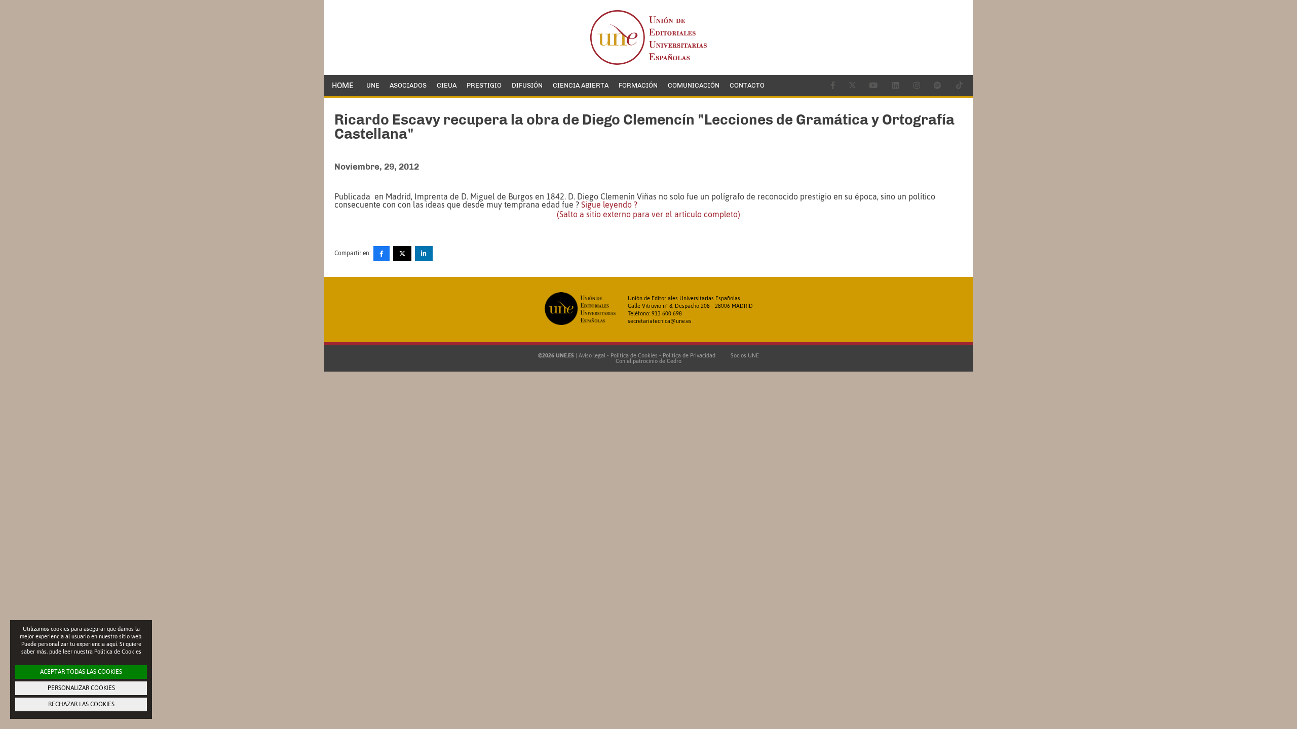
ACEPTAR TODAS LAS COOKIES (81, 671)
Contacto (747, 85)
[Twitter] (402, 254)
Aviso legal (592, 355)
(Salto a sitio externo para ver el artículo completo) (648, 214)
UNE (372, 85)
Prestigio (484, 85)
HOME (343, 85)
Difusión (527, 85)
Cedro (674, 361)
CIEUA (446, 85)
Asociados (408, 85)
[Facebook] (381, 254)
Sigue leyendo (609, 204)
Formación (638, 85)
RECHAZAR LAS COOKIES (81, 704)
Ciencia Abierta (580, 85)
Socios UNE (743, 355)
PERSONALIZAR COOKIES (81, 688)
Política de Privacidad (689, 355)
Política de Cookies (634, 355)
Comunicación (693, 85)
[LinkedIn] (423, 254)
